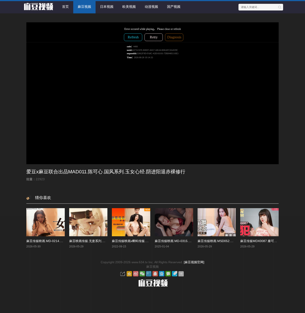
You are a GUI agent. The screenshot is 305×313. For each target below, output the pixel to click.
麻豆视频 (84, 6)
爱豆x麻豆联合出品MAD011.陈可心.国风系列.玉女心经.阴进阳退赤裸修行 (105, 171)
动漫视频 (151, 6)
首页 (65, 6)
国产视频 (173, 6)
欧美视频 (129, 6)
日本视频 (106, 6)
